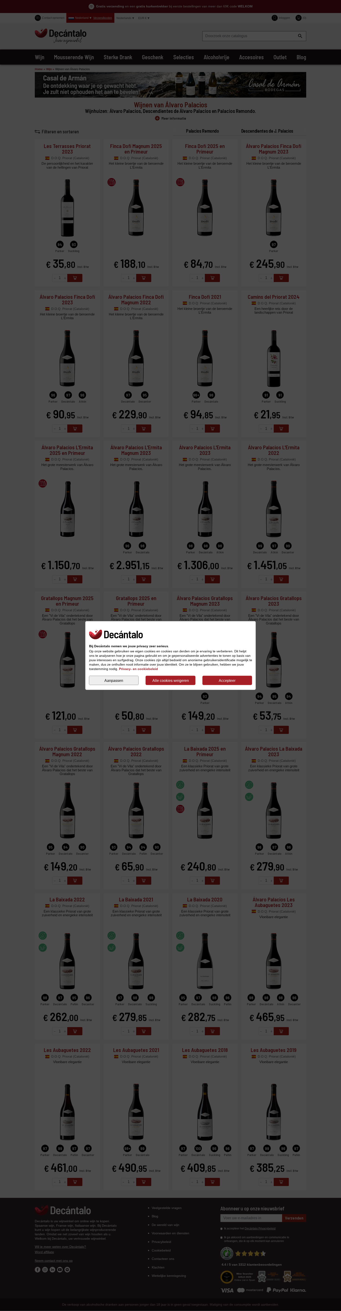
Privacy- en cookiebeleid (138, 669)
